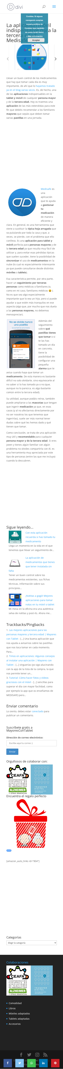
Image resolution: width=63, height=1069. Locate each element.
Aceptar (36, 40)
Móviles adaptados (19, 1013)
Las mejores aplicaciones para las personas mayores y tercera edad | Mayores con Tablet (31, 634)
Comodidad (15, 1003)
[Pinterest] (55, 1063)
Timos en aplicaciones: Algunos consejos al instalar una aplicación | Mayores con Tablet (30, 660)
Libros (12, 1008)
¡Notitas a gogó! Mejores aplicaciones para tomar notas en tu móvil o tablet (40, 600)
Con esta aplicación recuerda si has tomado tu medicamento (40, 537)
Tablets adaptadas (19, 1018)
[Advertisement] (31, 155)
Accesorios (15, 1023)
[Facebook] (8, 1063)
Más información (35, 36)
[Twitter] (19, 1063)
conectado (37, 711)
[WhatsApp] (31, 1063)
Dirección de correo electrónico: (24, 737)
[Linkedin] (43, 1063)
